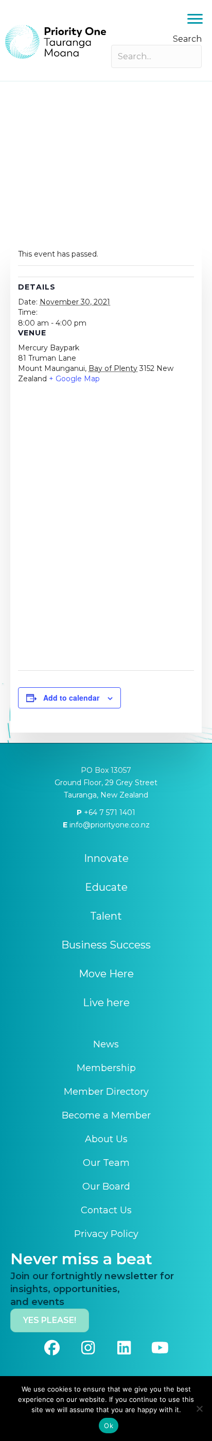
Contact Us (106, 1210)
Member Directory (106, 1091)
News (106, 1044)
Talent (106, 916)
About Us (106, 1139)
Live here (106, 1002)
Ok (108, 1425)
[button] (52, 1347)
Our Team (106, 1162)
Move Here (106, 974)
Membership (106, 1068)
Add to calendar (71, 697)
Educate (106, 887)
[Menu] (195, 19)
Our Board (106, 1186)
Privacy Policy (106, 1234)
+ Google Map (74, 378)
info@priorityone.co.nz (108, 824)
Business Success (106, 945)
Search (187, 39)
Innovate (106, 858)
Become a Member (106, 1115)
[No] (199, 1408)
